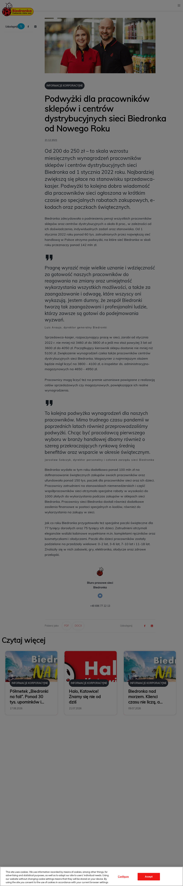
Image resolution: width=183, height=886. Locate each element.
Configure (123, 876)
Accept (149, 876)
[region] (91, 876)
